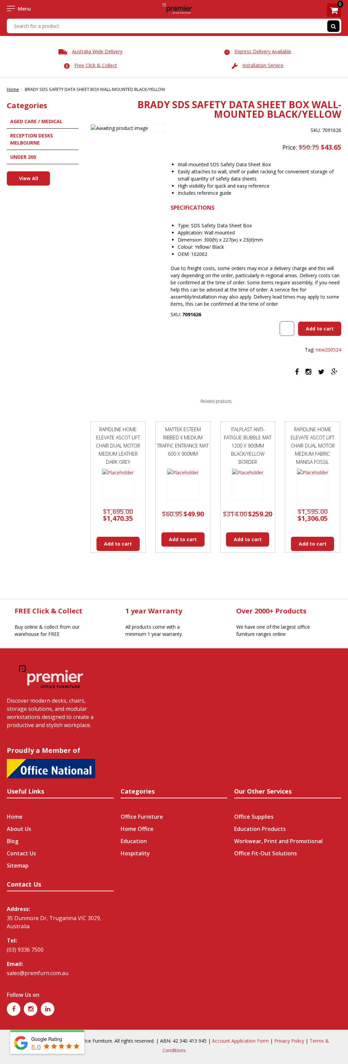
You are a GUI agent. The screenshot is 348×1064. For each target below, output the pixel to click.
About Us (19, 829)
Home (13, 89)
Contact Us (21, 853)
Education (134, 841)
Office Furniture (142, 816)
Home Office (137, 829)
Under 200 (23, 157)
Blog (12, 841)
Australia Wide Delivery (97, 51)
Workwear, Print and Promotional (278, 841)
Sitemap (18, 865)
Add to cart (320, 328)
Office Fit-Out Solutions (265, 853)
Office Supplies (254, 816)
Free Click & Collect (95, 65)
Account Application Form (240, 1041)
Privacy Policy (289, 1041)
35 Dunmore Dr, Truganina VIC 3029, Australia (54, 922)
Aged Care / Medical (36, 121)
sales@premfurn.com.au (37, 973)
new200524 (328, 349)
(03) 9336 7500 (25, 949)
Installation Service (262, 65)
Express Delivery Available (262, 51)
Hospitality (135, 853)
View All (28, 178)
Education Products (260, 829)
